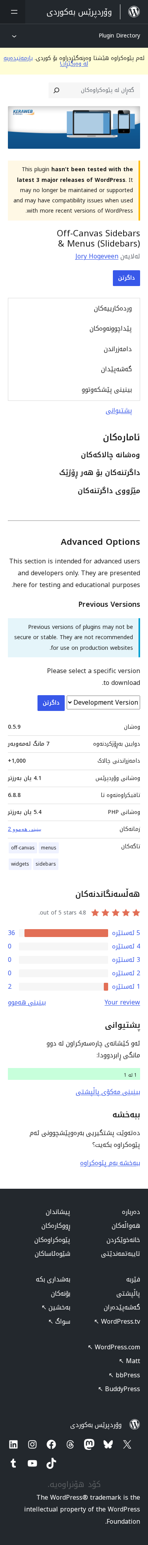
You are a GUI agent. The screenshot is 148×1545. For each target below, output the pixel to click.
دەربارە (131, 1212)
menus (48, 848)
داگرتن (126, 278)
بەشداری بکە (53, 1279)
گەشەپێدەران (122, 1307)
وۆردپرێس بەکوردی (96, 1425)
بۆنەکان (60, 1293)
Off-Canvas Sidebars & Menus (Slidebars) (98, 238)
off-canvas (23, 848)
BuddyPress (119, 1389)
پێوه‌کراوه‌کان (52, 1240)
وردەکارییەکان (113, 308)
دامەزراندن (118, 349)
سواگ (59, 1321)
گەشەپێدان (116, 369)
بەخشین (55, 1307)
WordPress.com (114, 1347)
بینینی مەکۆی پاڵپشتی (108, 1092)
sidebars (46, 864)
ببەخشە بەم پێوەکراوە (110, 1163)
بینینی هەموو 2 (24, 829)
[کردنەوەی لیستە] (12, 12)
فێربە (133, 1279)
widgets (20, 864)
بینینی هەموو (27, 1002)
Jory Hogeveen (96, 256)
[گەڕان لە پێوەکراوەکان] (56, 90)
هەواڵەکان (126, 1226)
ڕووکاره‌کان (55, 1226)
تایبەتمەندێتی (120, 1254)
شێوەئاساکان (52, 1254)
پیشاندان (58, 1212)
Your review (122, 1002)
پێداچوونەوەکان (111, 328)
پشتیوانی (119, 410)
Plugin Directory (119, 35)
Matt (129, 1361)
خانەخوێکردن (123, 1240)
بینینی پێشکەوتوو (107, 389)
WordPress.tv (117, 1321)
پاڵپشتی (128, 1293)
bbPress (124, 1375)
